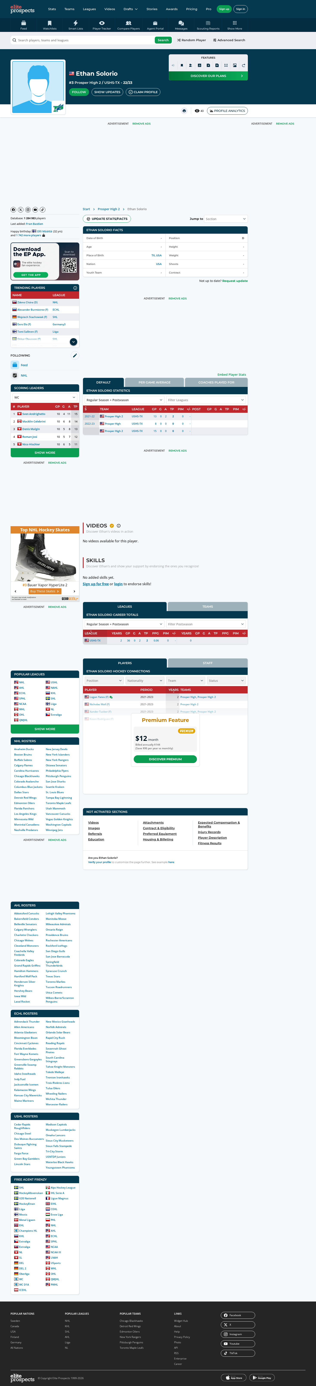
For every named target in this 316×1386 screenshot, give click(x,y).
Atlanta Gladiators (25, 1032)
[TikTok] (42, 210)
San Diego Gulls (55, 951)
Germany (16, 1342)
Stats (52, 9)
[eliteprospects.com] (22, 9)
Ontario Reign (54, 929)
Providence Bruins (57, 935)
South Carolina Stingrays (55, 1059)
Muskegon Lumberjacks (60, 1130)
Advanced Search (231, 40)
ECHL (56, 309)
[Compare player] (226, 65)
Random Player (194, 40)
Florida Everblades (25, 1048)
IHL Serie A (57, 1193)
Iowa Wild (20, 996)
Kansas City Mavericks (28, 1095)
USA (159, 264)
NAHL (54, 688)
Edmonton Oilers (24, 803)
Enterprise (180, 1358)
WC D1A (24, 1284)
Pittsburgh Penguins (58, 776)
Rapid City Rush (55, 1038)
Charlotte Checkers (26, 935)
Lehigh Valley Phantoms (60, 913)
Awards (172, 9)
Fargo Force (21, 1153)
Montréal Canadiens (26, 824)
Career (178, 1364)
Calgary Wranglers (25, 929)
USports (56, 1263)
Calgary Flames (23, 765)
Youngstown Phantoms (60, 1167)
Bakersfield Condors (26, 919)
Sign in (240, 9)
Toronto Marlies (55, 982)
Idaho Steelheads (25, 1074)
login (118, 584)
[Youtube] (35, 210)
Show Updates (107, 92)
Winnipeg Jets (54, 830)
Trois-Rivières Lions (58, 1083)
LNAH (54, 1257)
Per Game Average (154, 382)
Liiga (55, 331)
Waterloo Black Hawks (59, 1162)
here (171, 862)
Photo (177, 1342)
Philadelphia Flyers (57, 771)
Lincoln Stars (22, 1164)
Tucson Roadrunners (59, 987)
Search (163, 40)
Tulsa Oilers (53, 1088)
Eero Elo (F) (24, 324)
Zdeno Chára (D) (27, 302)
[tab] (103, 382)
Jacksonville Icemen (26, 1084)
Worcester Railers (56, 1104)
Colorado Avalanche (26, 781)
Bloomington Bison (26, 1038)
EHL (21, 1225)
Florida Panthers (24, 808)
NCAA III (56, 1252)
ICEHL (23, 1290)
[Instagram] (28, 210)
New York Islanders (58, 754)
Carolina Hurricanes (26, 771)
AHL (21, 688)
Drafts (128, 9)
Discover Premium (165, 759)
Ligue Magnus (59, 1198)
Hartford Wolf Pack (25, 976)
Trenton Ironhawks (58, 1077)
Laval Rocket (22, 1001)
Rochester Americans (59, 940)
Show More (45, 453)
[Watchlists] (182, 65)
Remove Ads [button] (285, 123)
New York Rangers (57, 760)
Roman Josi (29, 437)
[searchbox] (92, 40)
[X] (20, 210)
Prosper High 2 (88, 83)
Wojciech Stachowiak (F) (32, 317)
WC (21, 1279)
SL (20, 1257)
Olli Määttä (44, 231)
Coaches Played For (216, 382)
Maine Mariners (24, 1101)
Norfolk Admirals (56, 1027)
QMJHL (23, 720)
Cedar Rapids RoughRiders (22, 1126)
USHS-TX (112, 83)
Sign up (224, 9)
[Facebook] (13, 210)
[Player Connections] (190, 65)
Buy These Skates (42, 591)
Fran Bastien (34, 224)
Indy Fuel (19, 1079)
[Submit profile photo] (234, 65)
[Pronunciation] (173, 65)
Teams (69, 9)
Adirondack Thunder (27, 1021)
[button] (235, 25)
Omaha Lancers (55, 1135)
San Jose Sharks (56, 781)
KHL (53, 693)
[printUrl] (184, 110)
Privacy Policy (182, 1337)
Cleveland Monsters (26, 946)
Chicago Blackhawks (27, 776)
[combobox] (92, 40)
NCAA (22, 704)
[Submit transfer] (243, 65)
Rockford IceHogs (56, 946)
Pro (208, 9)
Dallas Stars (21, 792)
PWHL (54, 1284)
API (176, 1348)
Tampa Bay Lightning (59, 797)
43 (202, 111)
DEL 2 (22, 1268)
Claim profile (146, 92)
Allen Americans (24, 1027)
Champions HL (28, 1231)
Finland (15, 1337)
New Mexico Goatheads (60, 1021)
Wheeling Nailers (56, 1093)
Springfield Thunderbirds (54, 963)
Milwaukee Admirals (58, 924)
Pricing (191, 9)
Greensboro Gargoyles (28, 1059)
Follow (79, 92)
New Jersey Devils (56, 749)
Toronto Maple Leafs (58, 803)
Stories (152, 9)
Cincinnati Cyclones (26, 1043)
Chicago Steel (22, 1133)
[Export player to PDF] (217, 65)
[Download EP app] (45, 261)
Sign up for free (96, 584)
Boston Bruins (23, 754)
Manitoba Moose (56, 919)
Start (86, 209)
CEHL (54, 1209)
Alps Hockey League (63, 1187)
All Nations (17, 1348)
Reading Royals (55, 1043)
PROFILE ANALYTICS (229, 111)
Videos (109, 9)
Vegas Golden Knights (59, 819)
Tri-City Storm (54, 1151)
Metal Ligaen (27, 1220)
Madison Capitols (56, 1124)
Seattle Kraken (55, 787)
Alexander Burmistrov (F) (32, 309)
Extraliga (56, 714)
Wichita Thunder (56, 1099)
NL (52, 709)
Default (103, 382)
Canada (15, 1326)
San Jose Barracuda (58, 956)
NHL (55, 302)
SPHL (22, 698)
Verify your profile (99, 862)
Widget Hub (181, 1321)
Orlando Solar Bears (58, 1032)
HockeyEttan (27, 1204)
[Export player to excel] (208, 65)
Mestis (23, 1214)
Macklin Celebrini (34, 421)
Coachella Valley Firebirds (24, 953)
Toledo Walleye (55, 1072)
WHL (22, 709)
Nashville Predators (26, 830)
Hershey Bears (23, 991)
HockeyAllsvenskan (31, 1193)
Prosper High (113, 423)
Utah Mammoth (56, 808)
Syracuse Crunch (56, 971)
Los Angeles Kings (25, 814)
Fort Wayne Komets (26, 1054)
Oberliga (24, 1274)
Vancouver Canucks (58, 814)
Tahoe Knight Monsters (60, 1066)
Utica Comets (54, 992)
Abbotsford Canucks (26, 913)
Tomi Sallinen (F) (27, 331)
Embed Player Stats (232, 374)
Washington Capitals (58, 824)
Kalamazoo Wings (25, 1090)
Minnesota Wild (23, 819)
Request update (235, 281)
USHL (54, 682)
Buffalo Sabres (23, 760)
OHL (22, 714)
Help (177, 1331)
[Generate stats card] (199, 65)
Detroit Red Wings (25, 797)
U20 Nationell (27, 1198)
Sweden (15, 1321)
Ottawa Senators (56, 765)
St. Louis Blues (55, 792)
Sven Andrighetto (33, 414)
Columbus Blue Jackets (28, 787)
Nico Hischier (31, 444)
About (177, 1326)
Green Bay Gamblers (27, 1159)
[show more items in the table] (73, 342)
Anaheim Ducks (24, 749)
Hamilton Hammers (26, 971)
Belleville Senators (25, 924)
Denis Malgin (31, 429)
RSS (176, 1353)
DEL (21, 1263)
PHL (53, 1220)
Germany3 (59, 324)
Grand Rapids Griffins (27, 965)
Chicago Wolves (23, 940)
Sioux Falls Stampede (59, 1146)
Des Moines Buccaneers (29, 1139)
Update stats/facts (109, 219)
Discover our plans (208, 76)
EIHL (54, 1204)
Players (125, 663)
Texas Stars (53, 976)
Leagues (89, 9)
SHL (55, 317)
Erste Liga (57, 1214)
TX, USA (157, 255)
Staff (208, 663)
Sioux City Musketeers (60, 1140)
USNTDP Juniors (56, 1157)
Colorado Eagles (24, 960)
